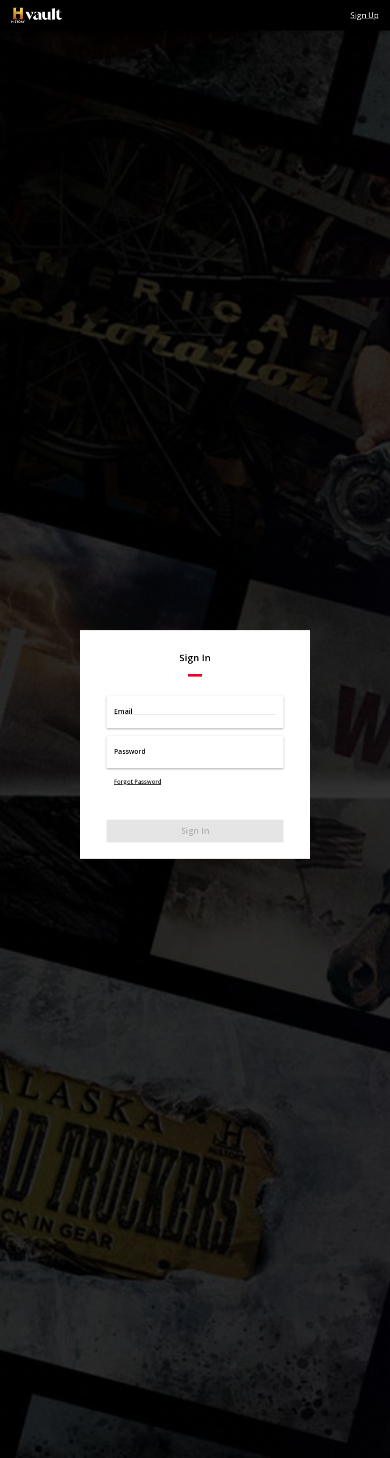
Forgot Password (137, 782)
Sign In (195, 830)
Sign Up (365, 15)
